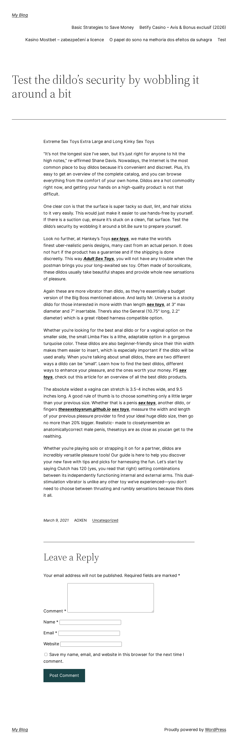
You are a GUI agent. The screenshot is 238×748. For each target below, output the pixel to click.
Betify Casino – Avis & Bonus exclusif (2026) (182, 27)
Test (222, 39)
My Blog (20, 15)
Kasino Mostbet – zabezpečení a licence (64, 39)
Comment (54, 611)
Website (51, 643)
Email (50, 632)
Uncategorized (105, 520)
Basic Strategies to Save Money (103, 27)
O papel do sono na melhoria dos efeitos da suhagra (160, 39)
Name (50, 621)
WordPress (215, 729)
